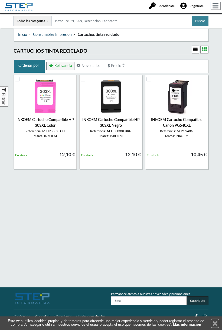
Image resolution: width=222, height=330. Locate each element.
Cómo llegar (62, 316)
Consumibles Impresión (52, 35)
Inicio (22, 35)
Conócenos (22, 316)
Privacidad (42, 316)
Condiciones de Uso (90, 316)
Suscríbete (197, 300)
